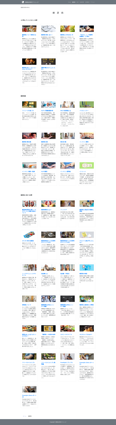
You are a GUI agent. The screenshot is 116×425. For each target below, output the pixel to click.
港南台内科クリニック (32, 2)
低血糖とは (44, 273)
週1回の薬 (63, 142)
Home (69, 2)
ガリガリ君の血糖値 (28, 240)
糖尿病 (74, 2)
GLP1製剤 (44, 171)
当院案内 (87, 2)
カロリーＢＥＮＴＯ (66, 334)
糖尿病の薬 (44, 142)
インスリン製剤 (84, 142)
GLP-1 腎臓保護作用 (47, 110)
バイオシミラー (84, 110)
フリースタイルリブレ (28, 362)
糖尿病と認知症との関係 (87, 305)
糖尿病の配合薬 (26, 142)
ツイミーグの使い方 (28, 110)
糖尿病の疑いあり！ (47, 35)
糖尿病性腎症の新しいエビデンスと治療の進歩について (29, 211)
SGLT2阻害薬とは (65, 110)
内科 (77, 2)
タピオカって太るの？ (86, 334)
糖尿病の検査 (83, 273)
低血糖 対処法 (64, 273)
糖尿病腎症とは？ (46, 209)
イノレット (83, 171)
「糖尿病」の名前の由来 (48, 334)
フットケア (63, 209)
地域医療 (82, 2)
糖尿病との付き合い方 (66, 35)
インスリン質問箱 (65, 171)
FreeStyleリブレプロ (66, 362)
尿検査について (26, 305)
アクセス (92, 2)
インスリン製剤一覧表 (28, 171)
